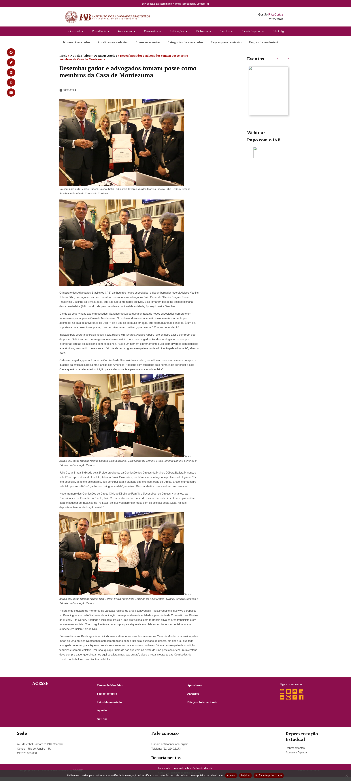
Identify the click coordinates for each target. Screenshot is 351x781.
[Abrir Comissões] (160, 31)
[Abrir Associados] (134, 31)
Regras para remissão (226, 42)
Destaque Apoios (105, 55)
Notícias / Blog (80, 55)
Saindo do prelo (107, 693)
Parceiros (193, 693)
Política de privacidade (268, 775)
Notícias (102, 719)
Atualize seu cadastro (113, 42)
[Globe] (282, 691)
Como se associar (147, 42)
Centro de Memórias (110, 685)
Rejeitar (245, 775)
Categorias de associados (185, 42)
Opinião (102, 710)
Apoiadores (194, 685)
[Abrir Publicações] (186, 31)
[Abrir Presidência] (108, 31)
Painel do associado (109, 702)
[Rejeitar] (346, 775)
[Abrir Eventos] (232, 31)
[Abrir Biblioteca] (210, 31)
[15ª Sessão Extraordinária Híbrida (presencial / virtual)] (208, 4)
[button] (277, 58)
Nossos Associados (76, 42)
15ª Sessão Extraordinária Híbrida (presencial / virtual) (173, 3)
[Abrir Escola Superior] (263, 31)
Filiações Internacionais (202, 702)
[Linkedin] (301, 691)
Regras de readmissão (264, 42)
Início (63, 55)
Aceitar (231, 775)
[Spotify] (288, 697)
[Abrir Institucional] (82, 31)
